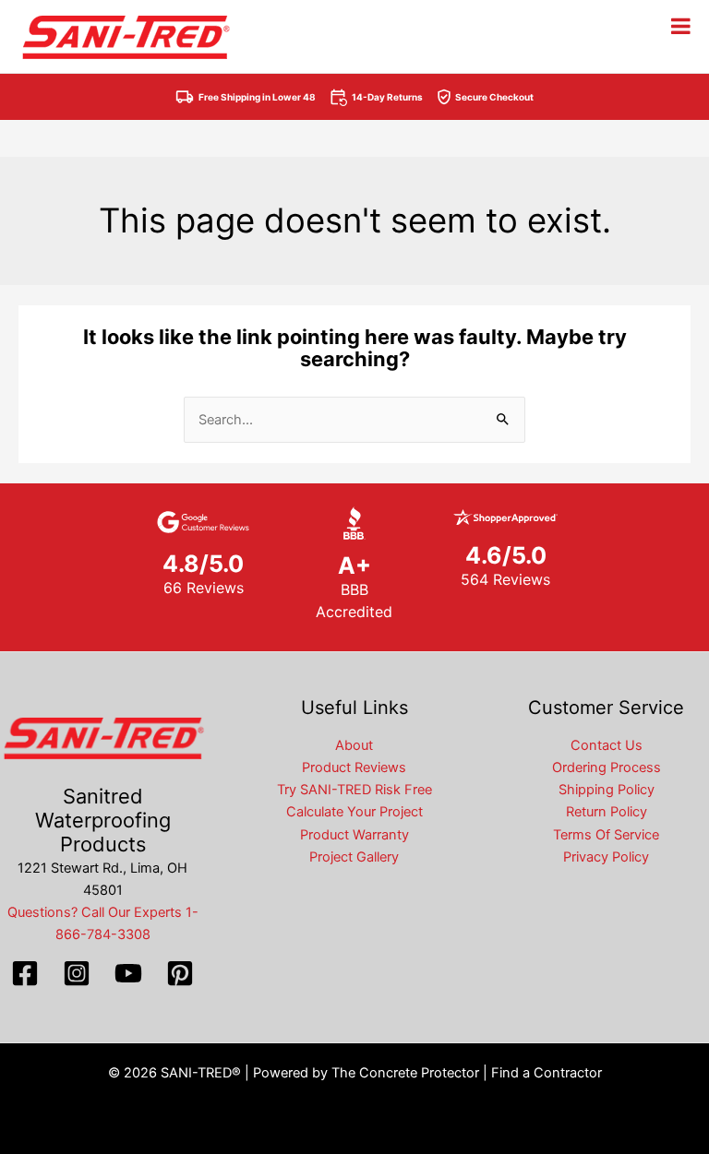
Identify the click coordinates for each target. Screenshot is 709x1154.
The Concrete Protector (405, 1073)
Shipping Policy (607, 789)
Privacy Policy (606, 857)
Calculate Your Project (354, 811)
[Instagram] (76, 973)
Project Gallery (354, 857)
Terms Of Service (606, 835)
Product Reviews (354, 767)
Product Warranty (354, 835)
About (354, 745)
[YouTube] (128, 973)
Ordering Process (606, 767)
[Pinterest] (180, 973)
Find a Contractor (546, 1073)
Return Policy (606, 811)
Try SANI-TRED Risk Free (354, 789)
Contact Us (607, 745)
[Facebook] (24, 973)
